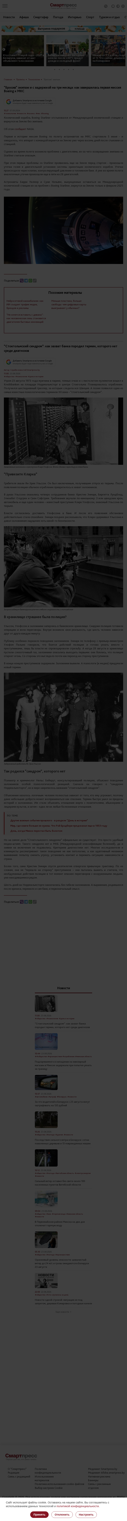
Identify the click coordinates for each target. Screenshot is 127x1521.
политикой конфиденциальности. (78, 1506)
